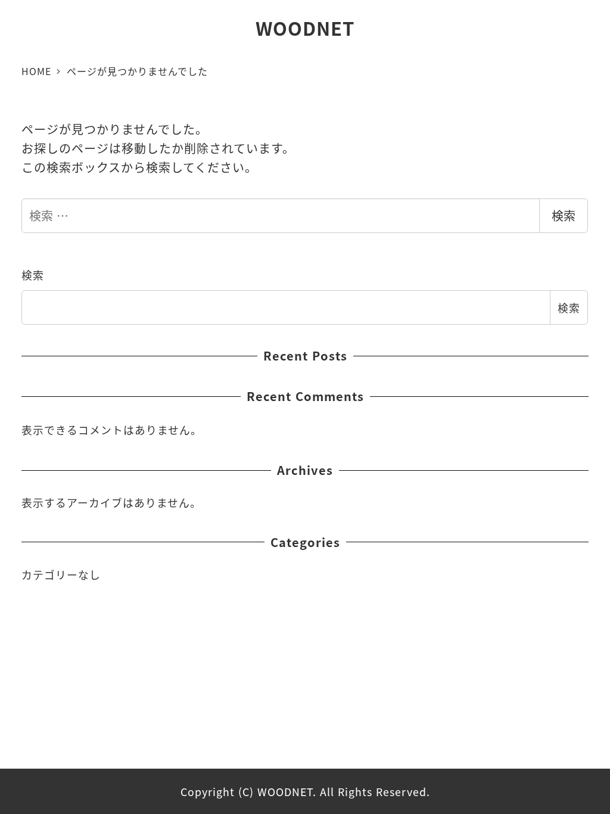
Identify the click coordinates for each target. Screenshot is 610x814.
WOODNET (305, 27)
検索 (563, 215)
